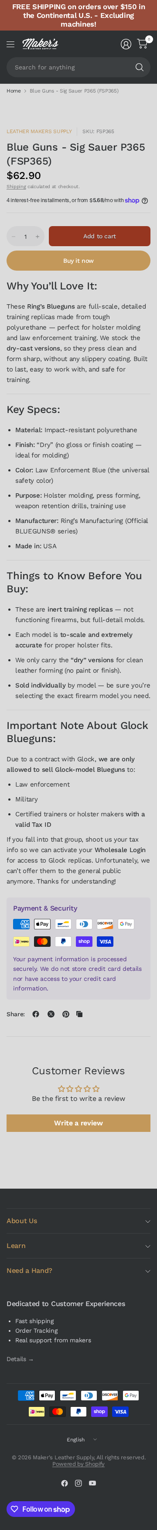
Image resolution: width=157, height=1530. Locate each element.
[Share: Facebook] (35, 1014)
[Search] (139, 67)
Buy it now (78, 260)
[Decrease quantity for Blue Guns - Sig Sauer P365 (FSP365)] (13, 237)
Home (14, 90)
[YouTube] (92, 1483)
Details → (20, 1358)
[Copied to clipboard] (79, 1014)
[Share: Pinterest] (66, 1014)
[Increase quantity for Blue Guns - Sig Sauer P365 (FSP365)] (37, 237)
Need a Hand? (29, 1270)
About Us (22, 1221)
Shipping (16, 186)
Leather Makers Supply (39, 131)
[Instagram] (78, 1483)
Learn (16, 1245)
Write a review (78, 1123)
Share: (16, 1014)
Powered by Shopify (78, 1464)
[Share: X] (51, 1014)
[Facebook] (65, 1483)
